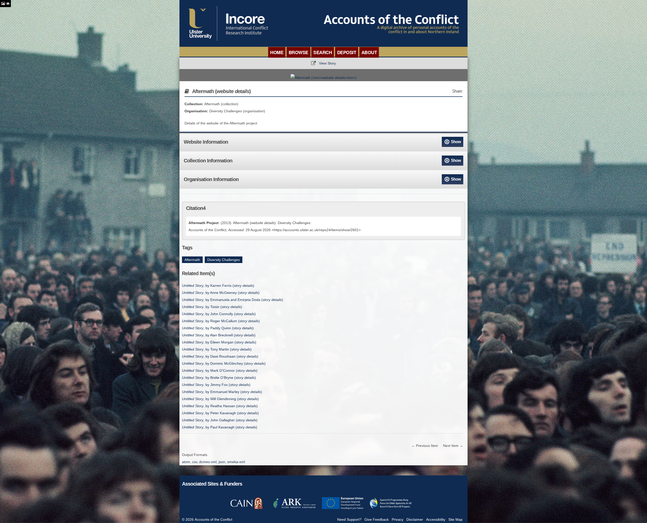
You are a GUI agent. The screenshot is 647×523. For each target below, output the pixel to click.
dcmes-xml (208, 462)
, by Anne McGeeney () (221, 293)
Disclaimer (414, 519)
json (222, 462)
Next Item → (453, 446)
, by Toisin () (212, 307)
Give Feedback (376, 519)
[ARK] (294, 509)
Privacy (397, 519)
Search (322, 52)
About (369, 52)
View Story (327, 63)
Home (276, 52)
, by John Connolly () (219, 314)
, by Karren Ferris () (218, 286)
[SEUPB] (390, 509)
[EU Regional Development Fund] (342, 509)
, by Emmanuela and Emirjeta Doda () (232, 300)
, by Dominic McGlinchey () (224, 363)
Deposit (346, 52)
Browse (298, 52)
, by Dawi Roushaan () (220, 356)
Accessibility (435, 519)
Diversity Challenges (223, 260)
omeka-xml (236, 462)
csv (194, 462)
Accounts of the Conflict (213, 519)
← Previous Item (424, 446)
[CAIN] (246, 509)
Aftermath (192, 260)
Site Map (455, 519)
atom (186, 462)
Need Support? (349, 519)
